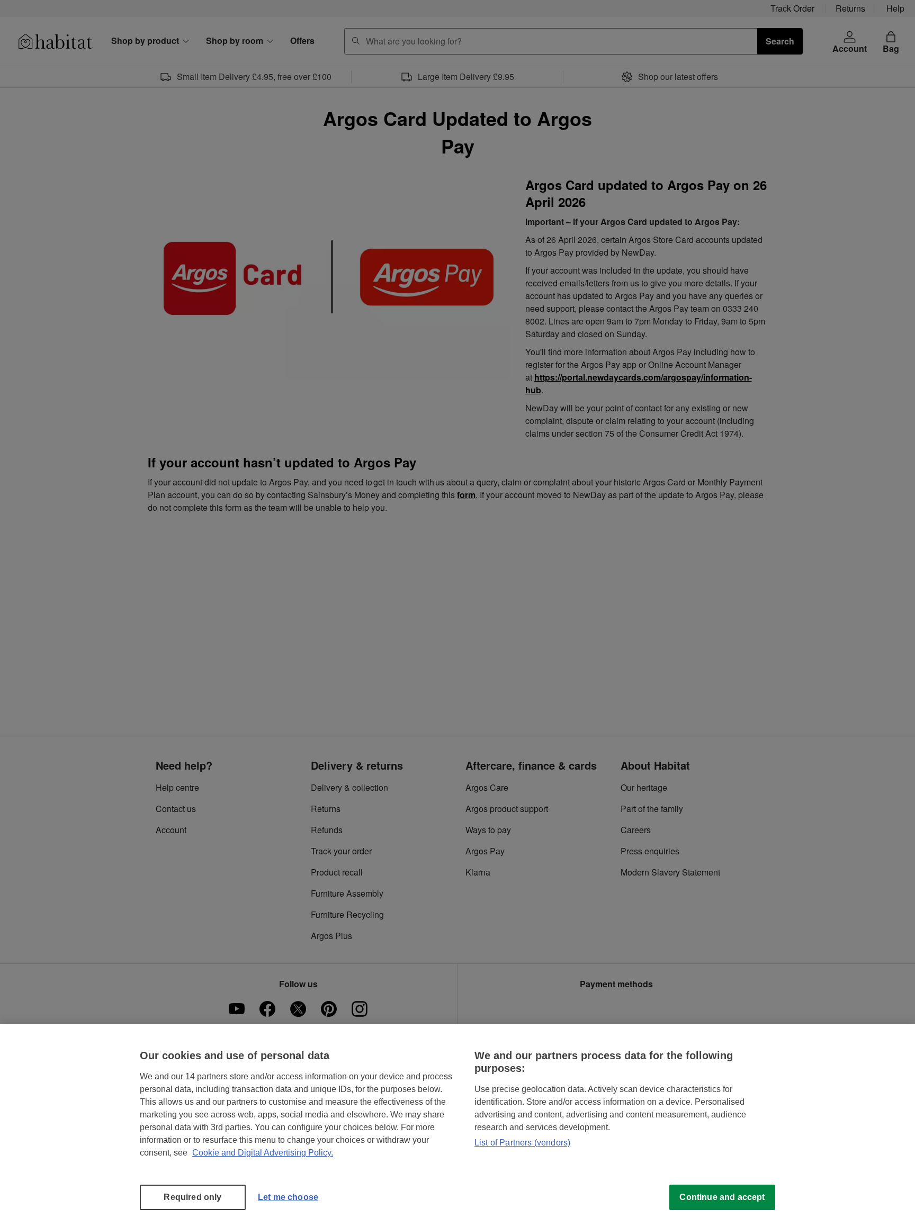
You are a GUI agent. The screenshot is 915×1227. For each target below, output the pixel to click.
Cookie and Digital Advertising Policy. (262, 1152)
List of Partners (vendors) (522, 1142)
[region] (457, 1125)
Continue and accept (722, 1197)
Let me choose (288, 1197)
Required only (192, 1197)
